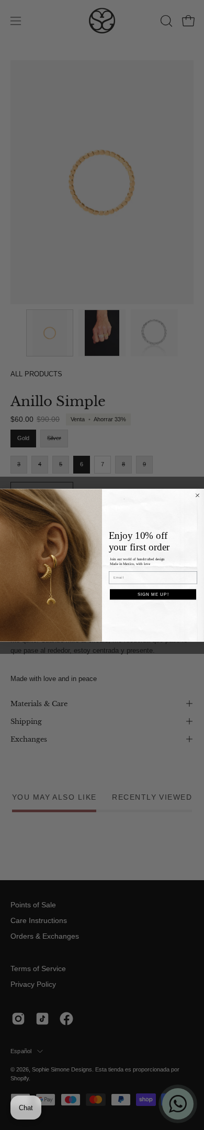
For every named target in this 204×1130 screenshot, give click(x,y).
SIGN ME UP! (153, 594)
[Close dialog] (197, 495)
